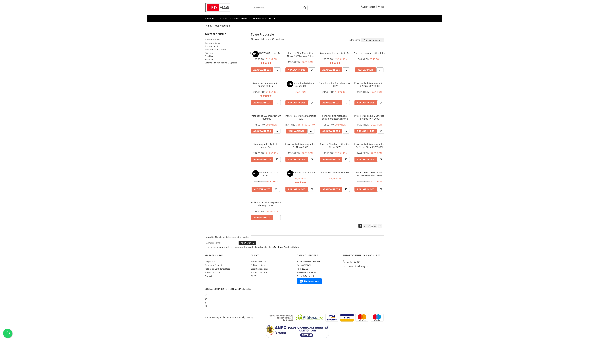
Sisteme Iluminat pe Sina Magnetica (221, 62)
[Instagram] (206, 306)
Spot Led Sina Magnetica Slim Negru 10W (335, 146)
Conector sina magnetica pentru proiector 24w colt (335, 117)
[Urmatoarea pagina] (380, 226)
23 (375, 225)
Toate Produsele (215, 18)
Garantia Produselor (260, 268)
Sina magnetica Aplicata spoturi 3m (265, 146)
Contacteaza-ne (311, 281)
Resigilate (209, 52)
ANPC (253, 276)
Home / (209, 25)
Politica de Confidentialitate (286, 247)
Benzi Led (209, 56)
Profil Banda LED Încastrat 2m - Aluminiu (266, 117)
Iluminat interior (212, 39)
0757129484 (353, 261)
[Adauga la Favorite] (277, 69)
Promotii (209, 59)
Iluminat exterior (212, 43)
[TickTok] (206, 302)
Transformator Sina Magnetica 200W (334, 84)
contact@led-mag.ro (357, 266)
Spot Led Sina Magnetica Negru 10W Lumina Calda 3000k (300, 54)
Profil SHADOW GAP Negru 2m (265, 53)
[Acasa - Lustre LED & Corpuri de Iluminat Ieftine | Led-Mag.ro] (220, 7)
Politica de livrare (212, 272)
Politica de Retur (258, 265)
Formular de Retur (264, 18)
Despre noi (210, 261)
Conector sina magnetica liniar (369, 53)
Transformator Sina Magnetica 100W (300, 117)
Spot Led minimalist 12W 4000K (266, 174)
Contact (208, 276)
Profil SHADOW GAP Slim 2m (300, 172)
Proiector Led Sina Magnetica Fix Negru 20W (300, 146)
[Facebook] (206, 295)
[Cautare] (305, 7)
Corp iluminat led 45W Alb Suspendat (300, 84)
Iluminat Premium (240, 18)
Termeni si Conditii (213, 265)
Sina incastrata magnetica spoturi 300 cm (265, 84)
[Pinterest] (206, 298)
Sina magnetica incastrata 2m (335, 53)
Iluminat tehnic (212, 46)
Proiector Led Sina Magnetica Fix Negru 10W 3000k (369, 117)
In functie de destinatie (215, 49)
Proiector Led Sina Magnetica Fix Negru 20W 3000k (369, 84)
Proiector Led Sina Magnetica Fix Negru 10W (266, 204)
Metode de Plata (258, 261)
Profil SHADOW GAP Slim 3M (334, 172)
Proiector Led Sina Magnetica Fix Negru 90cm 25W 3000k (369, 146)
